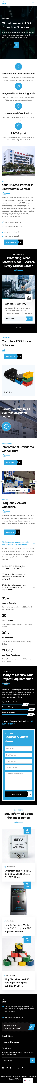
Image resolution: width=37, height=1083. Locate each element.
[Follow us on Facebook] (10, 1068)
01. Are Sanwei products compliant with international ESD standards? (16, 543)
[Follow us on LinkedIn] (3, 1068)
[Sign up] (32, 1060)
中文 (27, 3)
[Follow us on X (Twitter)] (14, 1068)
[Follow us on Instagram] (18, 1068)
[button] (16, 327)
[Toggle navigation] (33, 3)
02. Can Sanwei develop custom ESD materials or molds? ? (15, 567)
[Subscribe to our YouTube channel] (7, 1068)
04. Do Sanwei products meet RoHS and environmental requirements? (14, 587)
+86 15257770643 (12, 1028)
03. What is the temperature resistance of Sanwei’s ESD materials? (13, 576)
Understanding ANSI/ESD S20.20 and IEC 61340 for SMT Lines (17, 874)
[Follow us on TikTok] (22, 1068)
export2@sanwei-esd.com (14, 1017)
